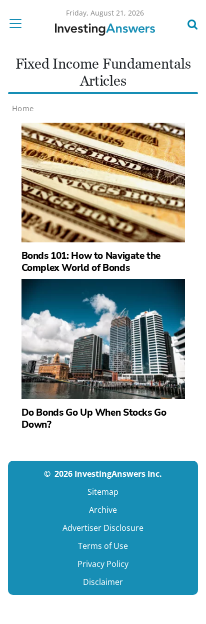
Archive (103, 510)
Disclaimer (103, 582)
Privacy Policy (103, 564)
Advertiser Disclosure (103, 528)
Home (23, 108)
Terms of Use (103, 546)
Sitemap (103, 492)
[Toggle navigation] (18, 23)
